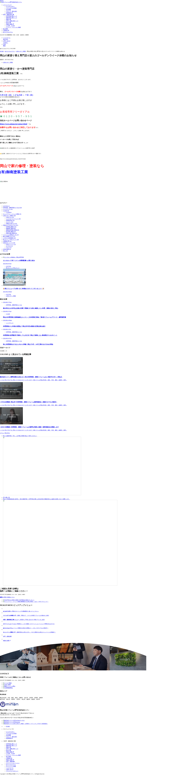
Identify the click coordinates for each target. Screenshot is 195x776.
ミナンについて (7, 5)
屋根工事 (8, 19)
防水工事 (8, 22)
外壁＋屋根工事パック (12, 21)
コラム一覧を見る (5, 433)
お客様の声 (6, 30)
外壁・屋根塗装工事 (8, 14)
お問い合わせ (9, 769)
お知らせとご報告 (8, 62)
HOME (8, 726)
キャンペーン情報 (11, 766)
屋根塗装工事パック (11, 17)
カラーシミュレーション (13, 763)
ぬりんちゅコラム (8, 32)
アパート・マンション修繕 (13, 27)
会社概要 (8, 9)
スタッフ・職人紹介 (11, 11)
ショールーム (9, 768)
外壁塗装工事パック (11, 16)
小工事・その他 (10, 25)
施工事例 (5, 29)
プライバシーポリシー (12, 771)
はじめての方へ (10, 6)
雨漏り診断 (9, 760)
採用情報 (8, 13)
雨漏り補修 (9, 24)
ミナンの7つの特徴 (11, 8)
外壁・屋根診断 (10, 761)
